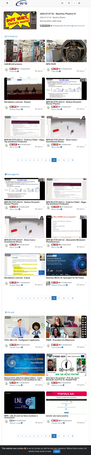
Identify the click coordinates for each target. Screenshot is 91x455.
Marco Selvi (55, 109)
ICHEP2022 (45, 25)
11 (59, 160)
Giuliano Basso (15, 109)
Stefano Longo (15, 385)
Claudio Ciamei (15, 347)
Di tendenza (12, 36)
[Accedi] (79, 3)
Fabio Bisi (13, 71)
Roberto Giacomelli (79, 26)
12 (64, 160)
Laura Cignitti (56, 347)
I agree (57, 451)
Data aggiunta (13, 174)
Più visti (10, 312)
